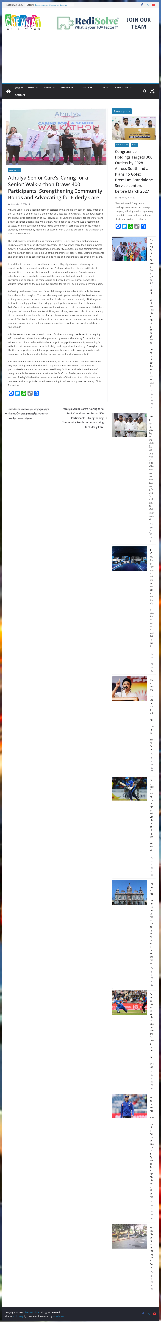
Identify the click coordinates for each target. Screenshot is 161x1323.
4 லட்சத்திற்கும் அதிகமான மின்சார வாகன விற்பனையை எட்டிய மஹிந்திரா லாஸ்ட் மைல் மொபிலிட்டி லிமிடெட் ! (152, 599)
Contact (20, 95)
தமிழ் (17, 87)
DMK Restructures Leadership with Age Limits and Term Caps (152, 714)
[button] (21, 87)
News (31, 87)
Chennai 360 (67, 87)
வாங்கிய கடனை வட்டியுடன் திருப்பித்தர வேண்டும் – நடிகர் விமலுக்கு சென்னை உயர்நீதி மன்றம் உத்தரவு (29, 413)
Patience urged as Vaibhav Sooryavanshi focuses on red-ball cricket (152, 1030)
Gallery (87, 87)
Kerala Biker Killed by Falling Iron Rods (151, 1247)
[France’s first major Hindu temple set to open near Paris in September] (129, 934)
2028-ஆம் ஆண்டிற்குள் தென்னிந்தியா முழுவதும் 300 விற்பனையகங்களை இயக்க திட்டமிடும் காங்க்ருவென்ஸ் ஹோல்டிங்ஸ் (151, 468)
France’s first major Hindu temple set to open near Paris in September (152, 923)
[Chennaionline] (8, 91)
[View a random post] (152, 91)
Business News (122, 145)
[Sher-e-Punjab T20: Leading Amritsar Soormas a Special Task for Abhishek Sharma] (129, 1158)
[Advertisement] (80, 59)
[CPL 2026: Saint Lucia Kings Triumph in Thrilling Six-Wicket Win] (129, 827)
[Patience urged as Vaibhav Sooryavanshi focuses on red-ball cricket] (129, 1041)
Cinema (47, 87)
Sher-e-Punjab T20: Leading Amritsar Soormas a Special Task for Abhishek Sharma (152, 1147)
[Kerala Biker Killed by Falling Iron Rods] (129, 1258)
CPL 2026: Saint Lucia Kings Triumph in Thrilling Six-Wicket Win (152, 817)
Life (103, 87)
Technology (120, 87)
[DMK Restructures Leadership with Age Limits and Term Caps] (129, 725)
